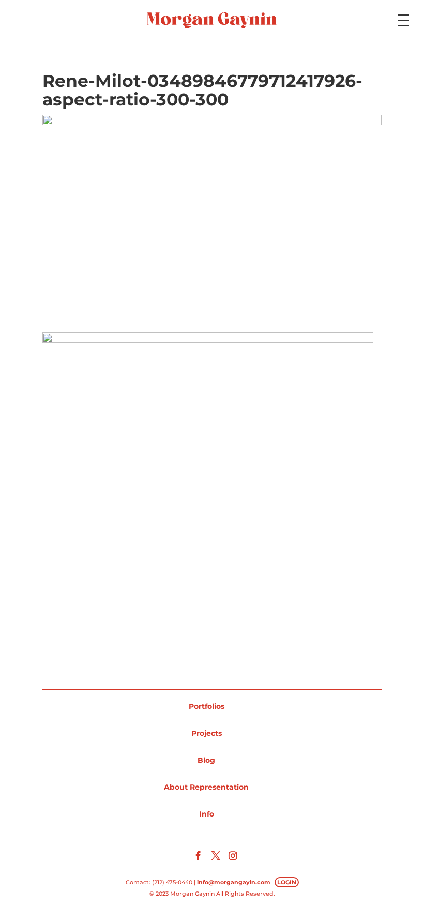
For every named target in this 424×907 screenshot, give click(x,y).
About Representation (206, 787)
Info (206, 814)
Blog (206, 760)
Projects (206, 733)
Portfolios (206, 706)
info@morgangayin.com (233, 882)
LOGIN (286, 882)
